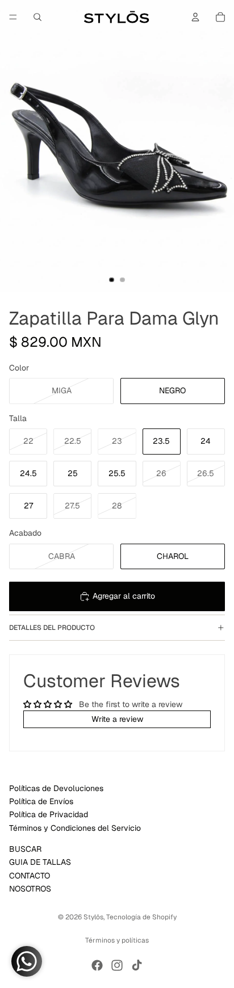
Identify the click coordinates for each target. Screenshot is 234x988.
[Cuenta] (195, 17)
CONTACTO (29, 876)
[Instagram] (117, 965)
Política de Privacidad (48, 815)
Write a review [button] (117, 719)
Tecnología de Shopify (141, 917)
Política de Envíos (41, 801)
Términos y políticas (117, 940)
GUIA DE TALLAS (40, 862)
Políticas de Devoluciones (56, 788)
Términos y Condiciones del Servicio (75, 828)
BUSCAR (25, 849)
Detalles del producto (52, 627)
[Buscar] (37, 17)
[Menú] (13, 17)
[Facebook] (97, 965)
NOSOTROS (30, 889)
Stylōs (93, 917)
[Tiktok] (137, 965)
